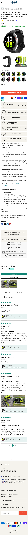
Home (2, 7)
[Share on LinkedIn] (7, 224)
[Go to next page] (18, 445)
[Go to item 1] (5, 284)
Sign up (23, 513)
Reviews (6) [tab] (7, 292)
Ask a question (14, 277)
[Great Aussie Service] (14, 255)
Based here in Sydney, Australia (13, 139)
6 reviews (18, 20)
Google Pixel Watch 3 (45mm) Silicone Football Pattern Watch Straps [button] (14, 411)
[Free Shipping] (14, 244)
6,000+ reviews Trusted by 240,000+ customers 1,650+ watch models (9, 494)
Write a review (14, 274)
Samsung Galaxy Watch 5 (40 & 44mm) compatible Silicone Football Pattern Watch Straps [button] (15, 317)
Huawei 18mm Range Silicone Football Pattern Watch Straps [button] (14, 348)
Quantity (3, 84)
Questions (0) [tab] (20, 292)
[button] (3, 316)
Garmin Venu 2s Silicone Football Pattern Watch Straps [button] (15, 440)
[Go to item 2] (13, 284)
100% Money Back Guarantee (12, 123)
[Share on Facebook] (2, 224)
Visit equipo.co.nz (21, 479)
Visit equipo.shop (19, 482)
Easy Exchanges (16, 134)
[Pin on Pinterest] (10, 224)
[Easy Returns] (14, 248)
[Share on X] (5, 224)
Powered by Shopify (14, 532)
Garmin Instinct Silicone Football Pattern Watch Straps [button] (14, 367)
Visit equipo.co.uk (19, 481)
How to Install (16, 117)
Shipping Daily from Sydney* (14, 128)
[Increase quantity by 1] (14, 88)
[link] (14, 21)
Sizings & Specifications (16, 112)
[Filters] (2, 297)
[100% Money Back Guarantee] (14, 251)
